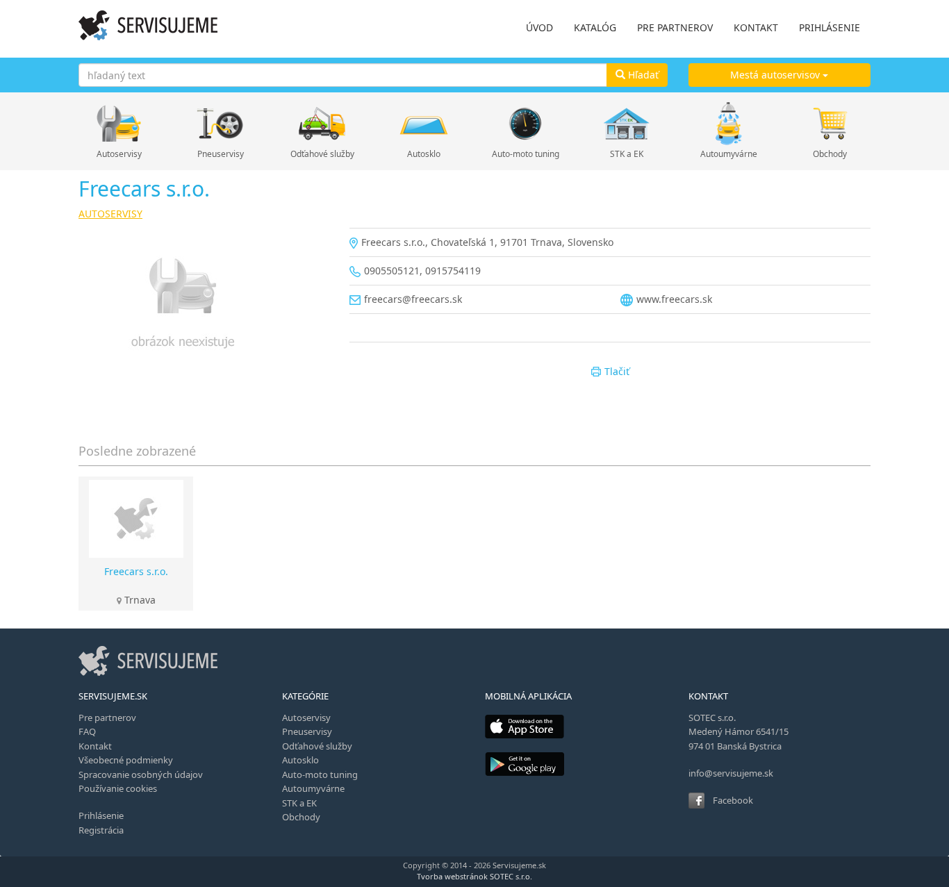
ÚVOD (539, 27)
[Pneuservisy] (220, 123)
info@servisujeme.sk (730, 773)
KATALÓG (595, 27)
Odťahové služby (322, 154)
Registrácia (101, 830)
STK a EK (626, 154)
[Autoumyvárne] (728, 123)
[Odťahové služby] (322, 123)
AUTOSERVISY (110, 213)
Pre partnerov (107, 717)
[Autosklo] (423, 123)
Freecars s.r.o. (136, 571)
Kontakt (95, 746)
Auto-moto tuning (525, 154)
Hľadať (642, 74)
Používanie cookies (118, 788)
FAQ (87, 731)
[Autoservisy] (119, 123)
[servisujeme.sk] (148, 25)
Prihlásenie (101, 815)
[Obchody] (830, 123)
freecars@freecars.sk (413, 299)
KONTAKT (756, 27)
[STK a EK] (626, 123)
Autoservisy (119, 154)
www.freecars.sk (674, 299)
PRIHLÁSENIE (829, 27)
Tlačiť (616, 371)
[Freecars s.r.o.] (204, 306)
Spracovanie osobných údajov (141, 774)
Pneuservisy (220, 154)
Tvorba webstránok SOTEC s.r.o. (474, 876)
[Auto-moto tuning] (525, 123)
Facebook (733, 800)
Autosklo (423, 154)
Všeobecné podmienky (126, 760)
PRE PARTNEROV (675, 27)
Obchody (830, 154)
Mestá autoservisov (776, 74)
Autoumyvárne (728, 154)
